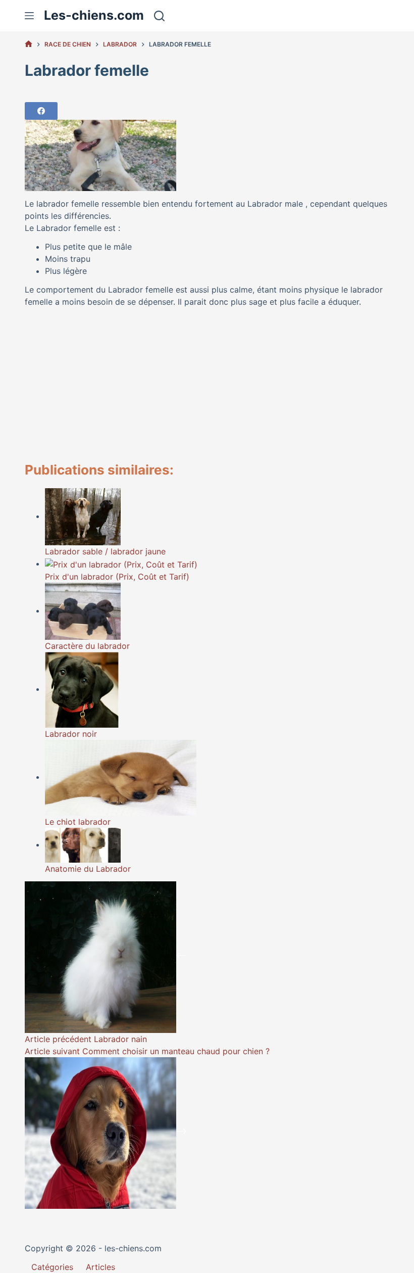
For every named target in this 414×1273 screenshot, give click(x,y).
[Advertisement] (207, 385)
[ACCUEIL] (28, 44)
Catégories (52, 1267)
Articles (100, 1267)
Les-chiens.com (94, 15)
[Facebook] (41, 111)
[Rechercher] (159, 16)
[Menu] (29, 15)
